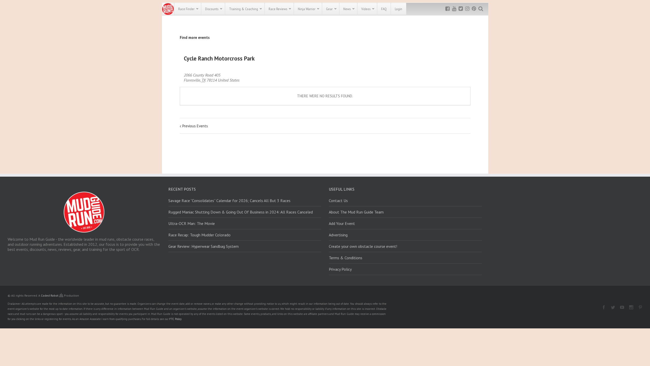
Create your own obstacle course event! (363, 246)
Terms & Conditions (345, 257)
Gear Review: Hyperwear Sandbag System (203, 246)
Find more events (195, 37)
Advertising (338, 234)
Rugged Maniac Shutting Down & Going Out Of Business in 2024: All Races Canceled (240, 212)
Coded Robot (50, 295)
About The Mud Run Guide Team (356, 212)
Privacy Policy (340, 269)
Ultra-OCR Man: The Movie (191, 223)
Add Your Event (342, 223)
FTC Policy (175, 319)
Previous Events (195, 126)
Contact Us (338, 200)
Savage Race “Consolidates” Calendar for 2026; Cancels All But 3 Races (229, 200)
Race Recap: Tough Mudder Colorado (199, 234)
